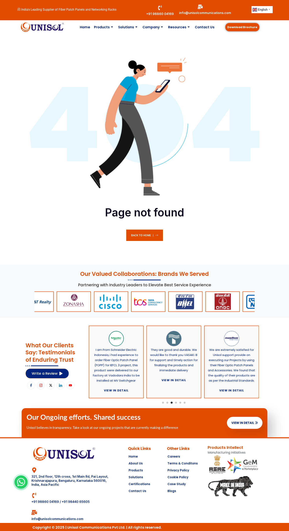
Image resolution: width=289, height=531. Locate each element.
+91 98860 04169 (160, 14)
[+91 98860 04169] (159, 7)
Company (151, 27)
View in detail (116, 390)
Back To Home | (142, 235)
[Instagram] (41, 385)
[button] (163, 403)
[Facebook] (31, 385)
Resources (177, 27)
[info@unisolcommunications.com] (200, 6)
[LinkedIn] (60, 385)
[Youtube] (70, 385)
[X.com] (51, 385)
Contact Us (204, 27)
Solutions (126, 27)
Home (85, 27)
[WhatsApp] (21, 481)
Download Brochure (242, 27)
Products (102, 27)
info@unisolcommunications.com (205, 13)
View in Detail (242, 423)
